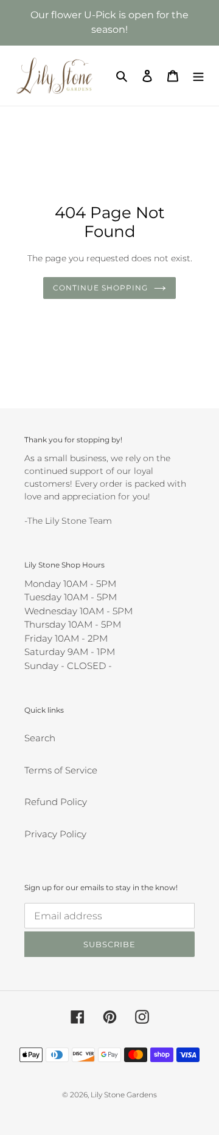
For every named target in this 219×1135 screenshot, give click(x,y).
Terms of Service (60, 770)
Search (39, 738)
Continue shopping (100, 287)
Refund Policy (55, 802)
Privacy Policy (55, 834)
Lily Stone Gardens (124, 1094)
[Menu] (198, 76)
